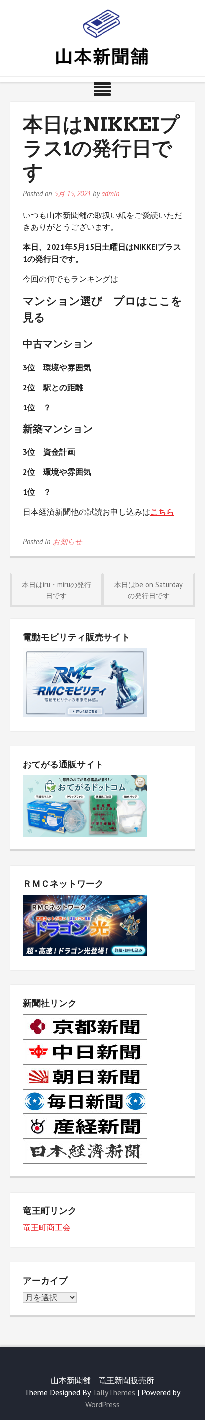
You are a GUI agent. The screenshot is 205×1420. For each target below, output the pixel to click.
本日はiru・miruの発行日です (56, 590)
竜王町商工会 (47, 1227)
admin (111, 193)
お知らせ (67, 541)
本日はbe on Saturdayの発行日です (148, 590)
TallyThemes (113, 1392)
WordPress (102, 1404)
